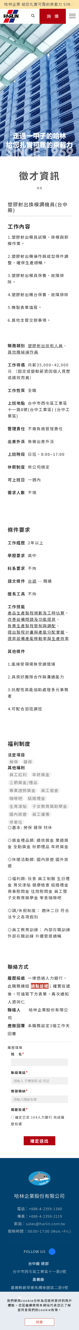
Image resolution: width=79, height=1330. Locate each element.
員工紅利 (18, 774)
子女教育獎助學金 (49, 806)
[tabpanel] (39, 85)
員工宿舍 (50, 790)
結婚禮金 (36, 798)
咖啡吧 (16, 798)
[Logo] (11, 15)
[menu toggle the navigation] (71, 16)
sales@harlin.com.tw (45, 1223)
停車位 (16, 822)
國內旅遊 (18, 814)
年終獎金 (41, 774)
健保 (27, 762)
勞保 (13, 762)
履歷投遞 (18, 1109)
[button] (33, 15)
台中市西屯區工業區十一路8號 (39, 1271)
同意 (39, 1322)
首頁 (39, 188)
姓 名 (16, 1054)
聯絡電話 (18, 1072)
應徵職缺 (18, 1091)
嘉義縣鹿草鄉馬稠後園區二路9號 (39, 1287)
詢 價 (53, 16)
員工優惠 (41, 814)
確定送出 (39, 1141)
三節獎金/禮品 (23, 782)
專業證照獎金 (22, 790)
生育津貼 (18, 806)
